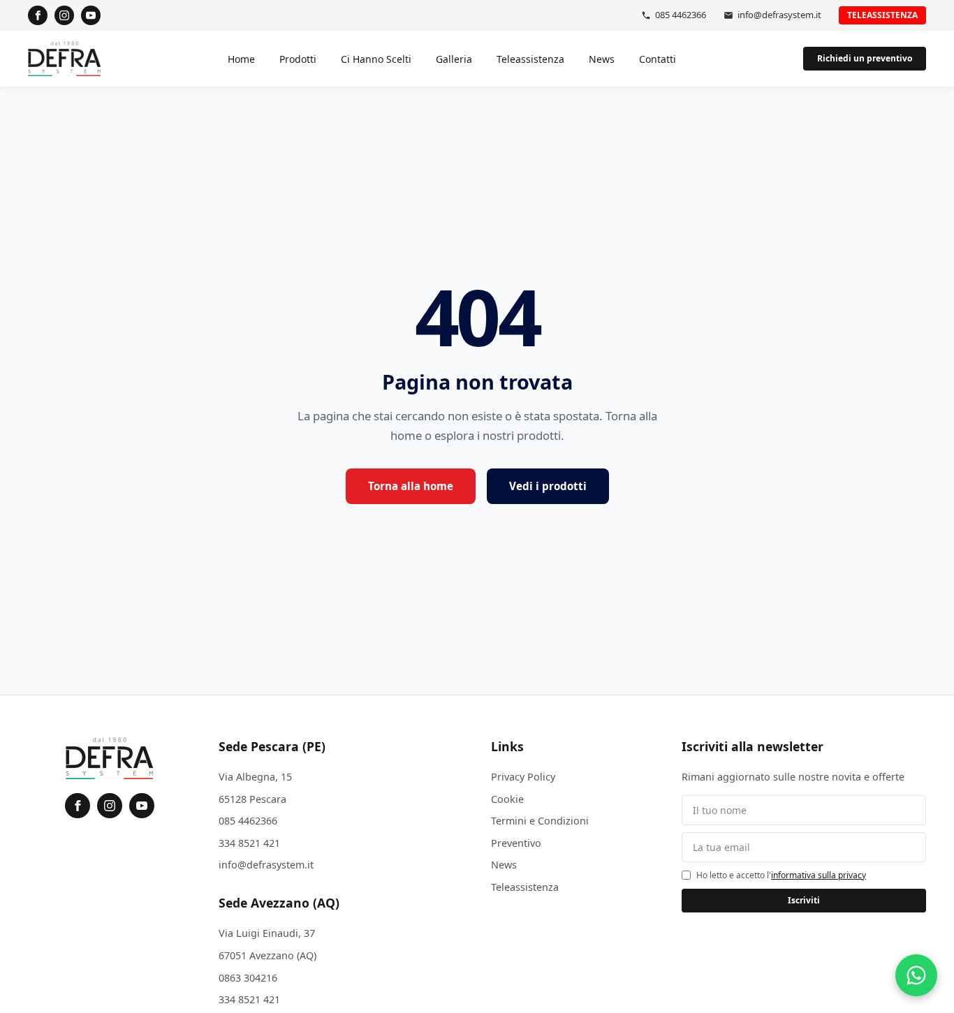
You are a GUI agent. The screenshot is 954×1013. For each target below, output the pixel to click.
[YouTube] (91, 15)
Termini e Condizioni (540, 820)
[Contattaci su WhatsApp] (916, 975)
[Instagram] (64, 15)
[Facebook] (37, 15)
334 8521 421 (249, 843)
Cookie (507, 799)
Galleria (454, 59)
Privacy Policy (523, 776)
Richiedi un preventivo (864, 58)
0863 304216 (248, 977)
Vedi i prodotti (548, 486)
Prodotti (297, 59)
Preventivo (516, 843)
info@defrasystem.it (779, 14)
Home (241, 59)
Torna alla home (410, 486)
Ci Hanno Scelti (376, 59)
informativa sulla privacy (818, 875)
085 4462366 (680, 14)
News (602, 59)
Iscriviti (804, 900)
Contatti (657, 59)
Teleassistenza (882, 15)
